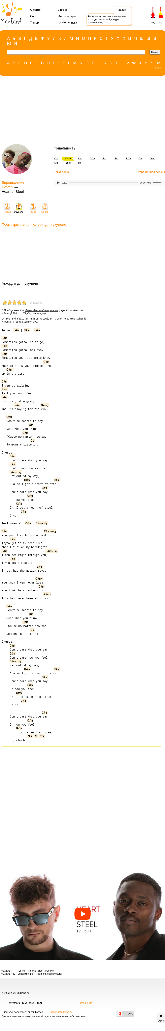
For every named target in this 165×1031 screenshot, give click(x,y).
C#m (16, 330)
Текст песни (62, 171)
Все (158, 68)
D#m (92, 158)
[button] (82, 914)
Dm (80, 158)
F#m (128, 158)
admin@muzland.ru (61, 1012)
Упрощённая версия (151, 171)
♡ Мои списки (67, 22)
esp (161, 22)
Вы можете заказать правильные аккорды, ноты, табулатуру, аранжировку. (107, 19)
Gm (140, 158)
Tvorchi (7, 187)
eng (153, 22)
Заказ (122, 9)
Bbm (68, 162)
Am (56, 162)
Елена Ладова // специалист (41, 310)
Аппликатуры (67, 16)
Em (104, 158)
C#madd (42, 523)
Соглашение (85, 1003)
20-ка (33, 212)
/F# (30, 736)
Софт (33, 16)
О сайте (35, 9)
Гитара (7, 212)
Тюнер (34, 22)
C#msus (16, 472)
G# (31, 425)
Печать (44, 212)
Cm (56, 158)
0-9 (158, 63)
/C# (41, 736)
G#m (152, 158)
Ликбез (62, 9)
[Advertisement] (80, 111)
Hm (80, 162)
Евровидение (13, 182)
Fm (116, 158)
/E (36, 736)
